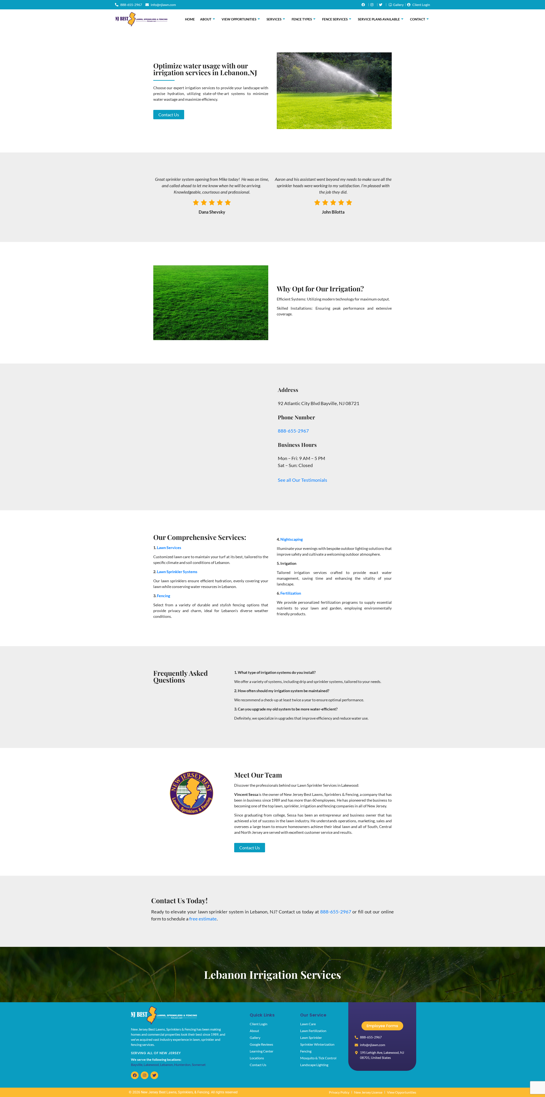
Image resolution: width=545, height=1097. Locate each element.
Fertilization (290, 593)
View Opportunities (239, 19)
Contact (417, 19)
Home (190, 19)
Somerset (199, 1064)
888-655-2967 (293, 431)
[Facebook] (135, 1075)
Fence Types (302, 19)
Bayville (136, 1064)
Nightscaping (291, 539)
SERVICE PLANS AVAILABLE (379, 19)
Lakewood (151, 1064)
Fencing (163, 595)
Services (274, 19)
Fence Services (335, 19)
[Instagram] (144, 1075)
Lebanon (166, 1064)
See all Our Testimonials (302, 480)
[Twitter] (154, 1075)
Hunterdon (182, 1064)
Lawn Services (169, 547)
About (205, 19)
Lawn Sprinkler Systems (177, 571)
